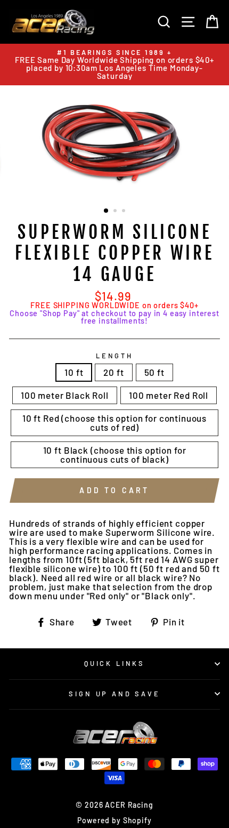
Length (114, 355)
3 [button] (124, 211)
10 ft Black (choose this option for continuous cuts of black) (114, 454)
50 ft (154, 372)
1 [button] (106, 211)
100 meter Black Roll (65, 395)
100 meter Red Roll (168, 395)
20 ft (113, 372)
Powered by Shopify (114, 820)
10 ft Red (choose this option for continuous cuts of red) (114, 422)
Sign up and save (114, 693)
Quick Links (114, 663)
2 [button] (116, 211)
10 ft (73, 372)
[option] (114, 64)
